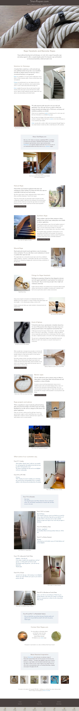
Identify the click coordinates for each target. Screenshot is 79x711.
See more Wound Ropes (20, 264)
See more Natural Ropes (20, 206)
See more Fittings (18, 309)
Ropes (15, 76)
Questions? (20, 704)
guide (46, 113)
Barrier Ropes (59, 704)
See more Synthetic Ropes (43, 239)
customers (47, 146)
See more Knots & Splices (20, 367)
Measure (34, 710)
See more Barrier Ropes (40, 395)
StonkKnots (59, 702)
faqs (49, 114)
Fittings (15, 82)
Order (33, 123)
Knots (15, 88)
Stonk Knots (26, 144)
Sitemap (39, 702)
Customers (64, 710)
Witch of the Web (46, 690)
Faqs (54, 710)
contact (51, 119)
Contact (20, 702)
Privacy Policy (39, 704)
